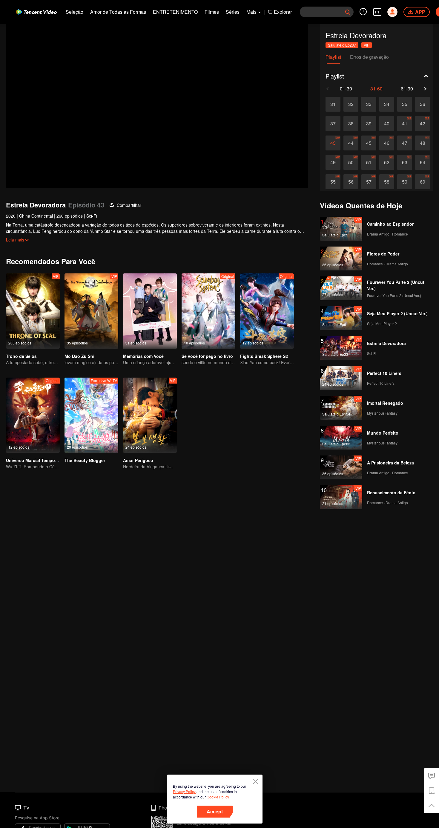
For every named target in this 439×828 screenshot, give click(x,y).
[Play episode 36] (422, 104)
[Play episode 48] (422, 143)
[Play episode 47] (404, 143)
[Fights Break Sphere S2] (267, 311)
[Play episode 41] (404, 123)
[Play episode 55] (333, 181)
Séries (233, 11)
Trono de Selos (21, 356)
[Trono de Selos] (33, 311)
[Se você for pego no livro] (208, 311)
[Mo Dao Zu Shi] (91, 311)
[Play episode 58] (386, 181)
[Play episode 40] (386, 123)
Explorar (283, 11)
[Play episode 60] (422, 181)
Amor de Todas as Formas (118, 11)
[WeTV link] (36, 12)
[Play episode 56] (350, 181)
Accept (215, 811)
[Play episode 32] (350, 104)
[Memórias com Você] (150, 311)
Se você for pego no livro (207, 356)
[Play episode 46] (386, 143)
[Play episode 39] (368, 123)
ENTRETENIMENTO (175, 11)
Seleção (74, 11)
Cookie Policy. (218, 796)
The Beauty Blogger (85, 460)
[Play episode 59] (404, 181)
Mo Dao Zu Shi (79, 356)
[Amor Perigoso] (150, 415)
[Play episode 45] (368, 143)
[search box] (347, 12)
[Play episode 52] (386, 162)
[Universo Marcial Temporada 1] (33, 415)
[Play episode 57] (368, 181)
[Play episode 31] (333, 104)
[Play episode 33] (368, 104)
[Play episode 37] (333, 123)
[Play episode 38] (350, 123)
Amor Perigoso (138, 460)
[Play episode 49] (333, 162)
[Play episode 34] (386, 104)
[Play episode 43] (333, 143)
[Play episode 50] (350, 162)
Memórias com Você (143, 356)
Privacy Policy (184, 791)
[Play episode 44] (350, 143)
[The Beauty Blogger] (91, 415)
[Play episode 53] (404, 162)
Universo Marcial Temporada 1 (36, 460)
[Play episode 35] (404, 104)
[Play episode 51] (368, 162)
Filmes (212, 11)
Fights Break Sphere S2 (264, 356)
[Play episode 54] (422, 162)
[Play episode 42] (422, 123)
